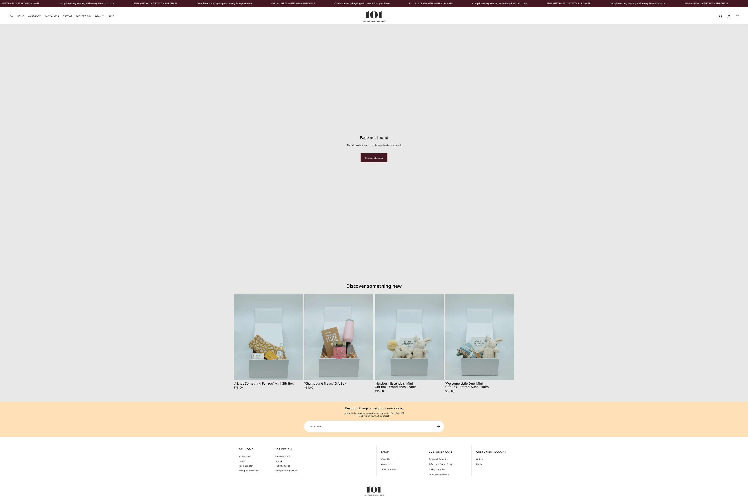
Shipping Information (438, 459)
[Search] (720, 16)
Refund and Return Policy (440, 464)
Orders (479, 459)
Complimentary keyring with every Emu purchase (86, 3)
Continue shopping (374, 158)
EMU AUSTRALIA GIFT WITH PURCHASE (155, 3)
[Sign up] (438, 426)
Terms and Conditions (439, 474)
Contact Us (386, 464)
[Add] (296, 374)
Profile (479, 464)
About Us (385, 459)
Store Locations (388, 469)
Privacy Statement (437, 469)
